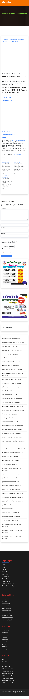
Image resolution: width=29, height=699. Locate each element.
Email (3, 228)
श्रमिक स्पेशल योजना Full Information (10, 387)
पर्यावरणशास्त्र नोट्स (6, 610)
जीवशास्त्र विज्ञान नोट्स (7, 615)
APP (3, 659)
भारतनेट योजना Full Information (9, 358)
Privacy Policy (6, 581)
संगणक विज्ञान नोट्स (6, 608)
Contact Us (5, 574)
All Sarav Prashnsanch (8, 680)
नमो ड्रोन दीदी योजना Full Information (11, 516)
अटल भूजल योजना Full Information (10, 394)
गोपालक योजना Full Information (9, 414)
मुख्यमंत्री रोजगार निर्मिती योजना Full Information (13, 505)
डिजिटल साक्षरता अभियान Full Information (11, 379)
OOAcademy (6, 2)
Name (3, 222)
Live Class (5, 635)
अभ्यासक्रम (4, 637)
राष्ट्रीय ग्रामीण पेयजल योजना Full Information (12, 501)
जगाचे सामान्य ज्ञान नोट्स (7, 617)
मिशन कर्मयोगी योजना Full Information (10, 460)
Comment (4, 208)
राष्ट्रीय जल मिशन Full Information (10, 520)
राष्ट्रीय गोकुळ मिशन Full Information (10, 464)
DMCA (4, 569)
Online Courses (6, 578)
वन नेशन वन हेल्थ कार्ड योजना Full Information (12, 452)
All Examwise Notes (7, 668)
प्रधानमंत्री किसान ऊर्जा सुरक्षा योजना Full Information (14, 448)
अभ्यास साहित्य (5, 639)
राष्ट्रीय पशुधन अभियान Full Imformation (11, 418)
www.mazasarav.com (18, 154)
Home (3, 564)
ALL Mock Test (6, 666)
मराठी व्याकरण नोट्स (6, 613)
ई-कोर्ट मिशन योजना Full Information (10, 365)
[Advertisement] (14, 58)
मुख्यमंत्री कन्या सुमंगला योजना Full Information (12, 493)
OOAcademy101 (6, 41)
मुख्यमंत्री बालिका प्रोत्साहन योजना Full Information (13, 497)
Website (3, 233)
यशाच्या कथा (4, 646)
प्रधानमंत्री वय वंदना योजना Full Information (12, 485)
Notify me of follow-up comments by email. (14, 248)
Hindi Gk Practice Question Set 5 (13, 39)
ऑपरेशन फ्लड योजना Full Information (10, 421)
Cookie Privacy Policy (8, 585)
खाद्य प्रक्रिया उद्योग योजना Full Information (12, 398)
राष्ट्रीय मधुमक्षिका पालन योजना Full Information (13, 410)
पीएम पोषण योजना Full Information (10, 456)
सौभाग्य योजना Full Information (9, 445)
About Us (4, 571)
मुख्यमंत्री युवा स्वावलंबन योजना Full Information (13, 481)
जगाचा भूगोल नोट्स (6, 606)
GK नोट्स (4, 599)
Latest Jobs (5, 630)
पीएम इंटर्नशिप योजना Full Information (10, 508)
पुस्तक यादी (4, 642)
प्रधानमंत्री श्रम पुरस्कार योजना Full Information (13, 342)
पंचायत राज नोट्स (6, 603)
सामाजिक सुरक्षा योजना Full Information (11, 338)
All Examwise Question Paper (10, 682)
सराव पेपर (4, 644)
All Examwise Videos (7, 671)
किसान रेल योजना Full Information (10, 391)
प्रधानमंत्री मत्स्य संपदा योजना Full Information (12, 406)
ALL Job (4, 661)
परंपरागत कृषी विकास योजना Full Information (12, 429)
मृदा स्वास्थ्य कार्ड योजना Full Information (11, 433)
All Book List (5, 664)
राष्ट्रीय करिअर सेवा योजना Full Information (12, 369)
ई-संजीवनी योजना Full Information (10, 478)
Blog (3, 567)
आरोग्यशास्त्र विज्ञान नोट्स (7, 620)
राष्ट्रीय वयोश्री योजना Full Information (11, 489)
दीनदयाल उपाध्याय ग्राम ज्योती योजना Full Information (14, 441)
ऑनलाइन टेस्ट (5, 632)
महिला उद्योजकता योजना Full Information (11, 383)
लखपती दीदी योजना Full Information (10, 512)
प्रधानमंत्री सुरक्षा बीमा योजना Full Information (12, 350)
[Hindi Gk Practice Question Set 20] (8, 167)
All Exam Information (7, 675)
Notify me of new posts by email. (11, 252)
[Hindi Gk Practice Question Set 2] (19, 167)
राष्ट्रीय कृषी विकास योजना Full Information (12, 437)
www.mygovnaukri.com (18, 140)
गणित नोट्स (4, 601)
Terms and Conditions (8, 583)
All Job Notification (7, 673)
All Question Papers (7, 678)
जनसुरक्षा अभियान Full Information (10, 354)
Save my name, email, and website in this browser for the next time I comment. (14, 241)
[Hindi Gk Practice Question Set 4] (8, 182)
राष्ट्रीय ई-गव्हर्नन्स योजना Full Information (11, 361)
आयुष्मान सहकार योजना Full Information (11, 474)
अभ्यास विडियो (5, 649)
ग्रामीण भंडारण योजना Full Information (11, 402)
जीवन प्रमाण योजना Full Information (10, 346)
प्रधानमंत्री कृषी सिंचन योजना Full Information (12, 425)
